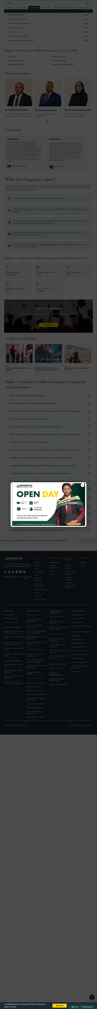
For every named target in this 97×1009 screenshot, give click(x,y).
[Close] (82, 485)
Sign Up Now (59, 1005)
